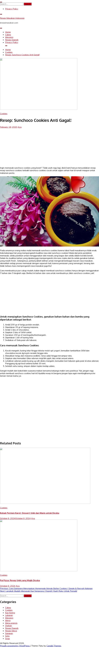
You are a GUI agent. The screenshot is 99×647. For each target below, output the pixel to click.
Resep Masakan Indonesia (12, 18)
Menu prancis (11, 623)
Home (8, 32)
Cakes (8, 34)
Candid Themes (54, 645)
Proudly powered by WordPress (15, 645)
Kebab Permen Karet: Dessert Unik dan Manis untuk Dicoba (29, 513)
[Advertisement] (49, 146)
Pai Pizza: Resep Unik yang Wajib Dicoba (20, 580)
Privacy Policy (11, 8)
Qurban (8, 625)
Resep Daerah (11, 39)
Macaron (9, 37)
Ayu (20, 127)
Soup (7, 638)
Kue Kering (10, 612)
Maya (7, 620)
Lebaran (9, 615)
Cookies (3, 113)
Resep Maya (11, 630)
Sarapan (9, 633)
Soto (7, 636)
